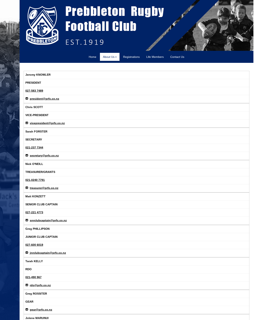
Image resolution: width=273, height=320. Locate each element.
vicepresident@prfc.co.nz (47, 123)
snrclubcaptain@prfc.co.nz (48, 220)
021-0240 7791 (35, 180)
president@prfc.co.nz (44, 98)
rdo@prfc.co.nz (40, 285)
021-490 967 (33, 277)
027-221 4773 (34, 212)
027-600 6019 (34, 244)
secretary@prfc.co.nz (44, 155)
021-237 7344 (34, 147)
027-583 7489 (34, 90)
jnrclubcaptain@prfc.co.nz (48, 252)
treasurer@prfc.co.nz (44, 188)
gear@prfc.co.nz (41, 309)
